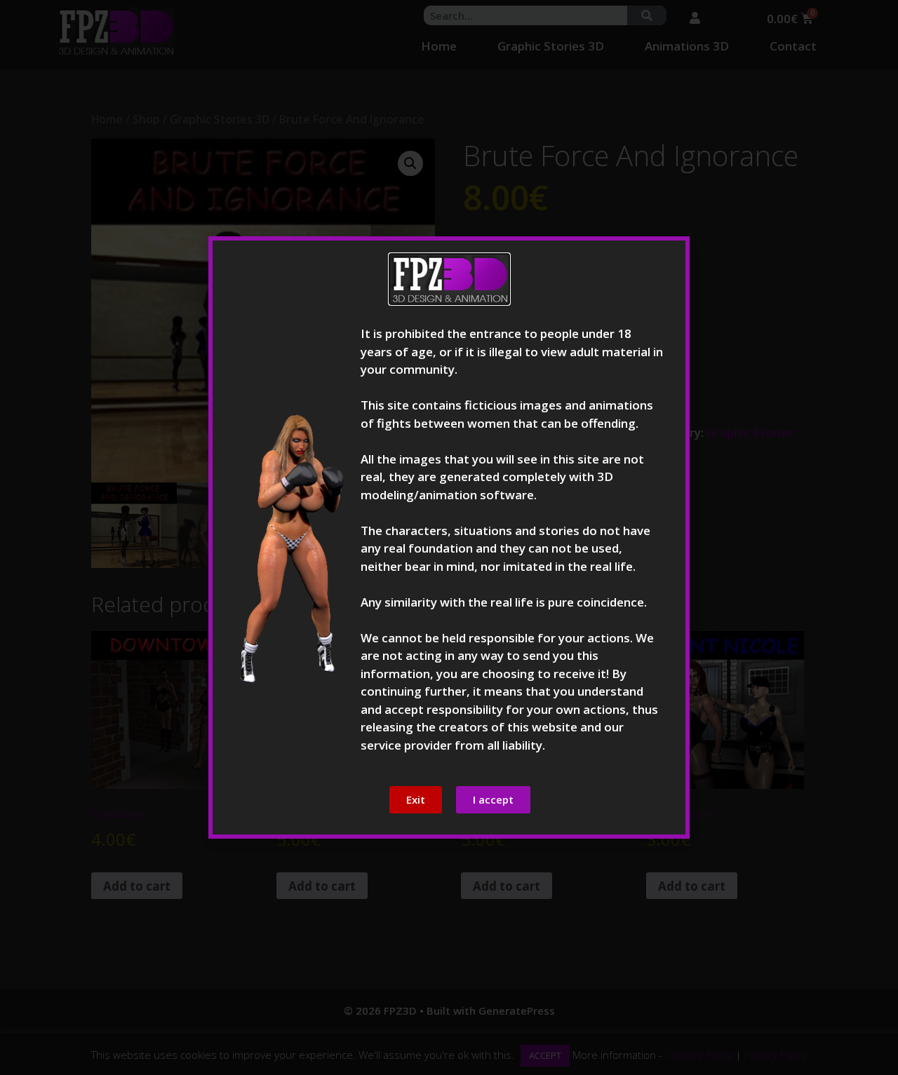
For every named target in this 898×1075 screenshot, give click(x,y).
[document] (449, 537)
